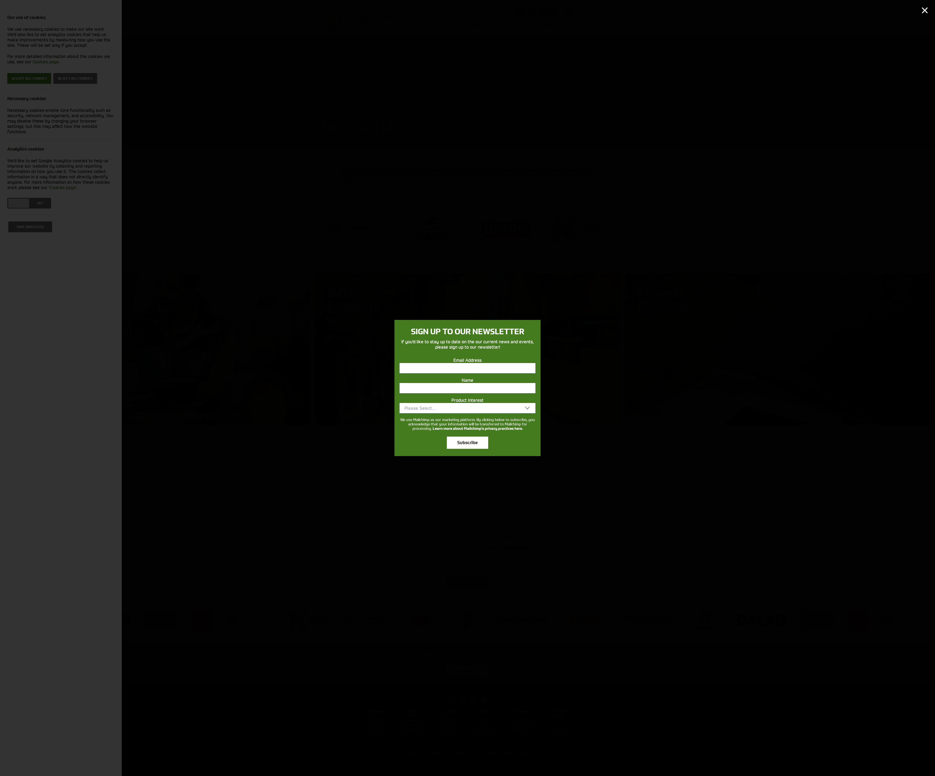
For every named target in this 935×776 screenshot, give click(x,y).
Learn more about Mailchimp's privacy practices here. (478, 428)
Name (467, 380)
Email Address (467, 360)
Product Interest (467, 400)
